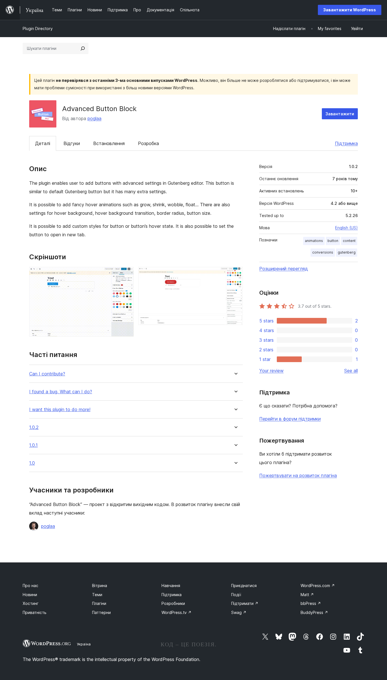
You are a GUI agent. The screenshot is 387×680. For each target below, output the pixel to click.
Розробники (173, 603)
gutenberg (347, 252)
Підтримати (244, 603)
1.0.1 (33, 445)
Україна (84, 644)
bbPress (311, 603)
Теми (97, 594)
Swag (238, 612)
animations (314, 241)
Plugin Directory (38, 28)
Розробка (148, 143)
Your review (271, 370)
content (349, 241)
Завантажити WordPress (349, 9)
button (333, 241)
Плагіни (99, 603)
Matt (307, 594)
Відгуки (71, 143)
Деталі (42, 143)
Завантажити (340, 113)
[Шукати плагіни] (82, 48)
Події (236, 594)
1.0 (32, 463)
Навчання (170, 585)
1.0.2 (34, 427)
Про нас (30, 585)
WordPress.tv (176, 612)
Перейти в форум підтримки (290, 419)
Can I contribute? (47, 374)
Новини (30, 594)
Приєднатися (244, 585)
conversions (322, 252)
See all (351, 370)
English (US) (346, 227)
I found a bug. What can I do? (60, 391)
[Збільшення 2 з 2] (235, 274)
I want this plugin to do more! (59, 409)
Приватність (34, 612)
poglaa (94, 118)
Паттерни (101, 612)
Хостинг (31, 603)
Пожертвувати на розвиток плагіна (298, 475)
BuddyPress (314, 612)
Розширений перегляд (283, 268)
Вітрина (99, 585)
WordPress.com (318, 585)
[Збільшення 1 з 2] (126, 274)
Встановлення (109, 143)
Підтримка (346, 143)
